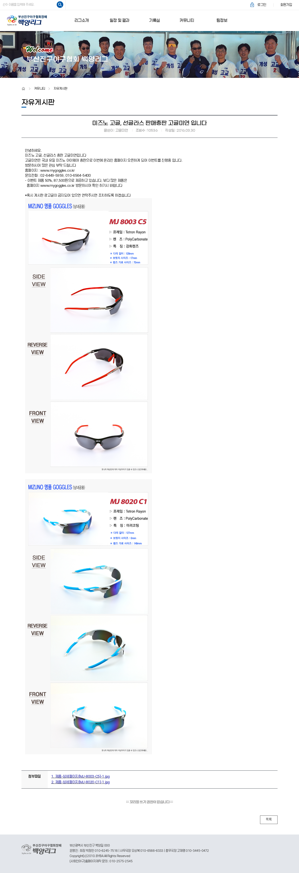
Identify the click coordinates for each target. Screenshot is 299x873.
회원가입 (286, 5)
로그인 (261, 5)
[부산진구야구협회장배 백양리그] (29, 20)
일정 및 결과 (119, 21)
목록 (269, 819)
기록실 (154, 21)
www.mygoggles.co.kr (57, 171)
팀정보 (221, 21)
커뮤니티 (186, 21)
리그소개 (81, 21)
